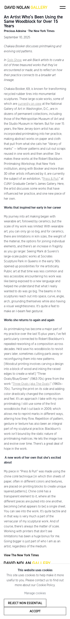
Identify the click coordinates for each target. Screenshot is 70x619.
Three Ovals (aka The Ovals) (31, 384)
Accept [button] (35, 611)
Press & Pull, (51, 179)
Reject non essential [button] (25, 603)
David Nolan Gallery (26, 7)
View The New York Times (21, 555)
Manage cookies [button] (35, 593)
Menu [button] (62, 7)
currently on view (29, 104)
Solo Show (14, 60)
